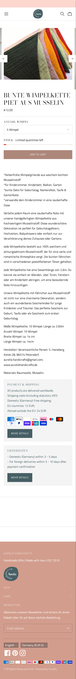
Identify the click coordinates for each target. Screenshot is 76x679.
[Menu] (6, 14)
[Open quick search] (62, 14)
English (9, 645)
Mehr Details (20, 477)
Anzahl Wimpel (16, 122)
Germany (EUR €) (33, 645)
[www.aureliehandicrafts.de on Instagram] (23, 655)
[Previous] (3, 58)
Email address (15, 624)
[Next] (72, 58)
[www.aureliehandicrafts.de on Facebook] (7, 655)
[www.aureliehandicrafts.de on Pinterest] (15, 655)
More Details (20, 433)
